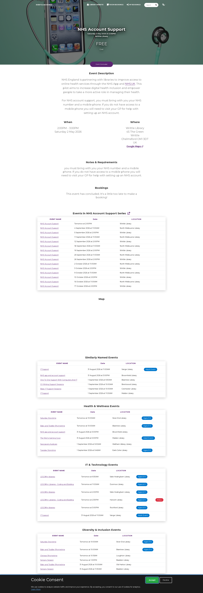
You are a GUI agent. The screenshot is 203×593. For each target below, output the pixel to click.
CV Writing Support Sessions (52, 384)
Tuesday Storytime (48, 450)
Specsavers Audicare (48, 444)
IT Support (44, 369)
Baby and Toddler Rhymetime (52, 426)
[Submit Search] (156, 5)
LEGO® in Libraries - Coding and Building (57, 484)
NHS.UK (130, 83)
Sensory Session (47, 560)
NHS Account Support (49, 224)
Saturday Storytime (48, 418)
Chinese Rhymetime (48, 556)
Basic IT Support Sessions (50, 389)
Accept (152, 580)
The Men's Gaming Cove (50, 438)
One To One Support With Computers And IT (58, 380)
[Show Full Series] (128, 213)
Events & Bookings (44, 5)
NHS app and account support (52, 375)
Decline (166, 580)
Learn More (36, 589)
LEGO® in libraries (47, 477)
